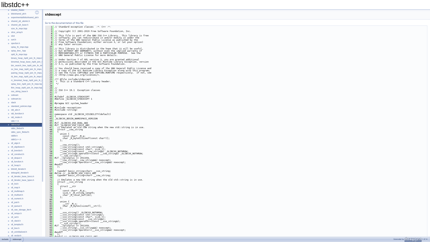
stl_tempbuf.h (17, 224)
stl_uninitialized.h (19, 232)
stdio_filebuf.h (17, 128)
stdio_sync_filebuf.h (20, 132)
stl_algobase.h (18, 147)
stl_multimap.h (17, 191)
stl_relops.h (16, 213)
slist (13, 36)
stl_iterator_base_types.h (22, 180)
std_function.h (17, 113)
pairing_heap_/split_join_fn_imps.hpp (28, 73)
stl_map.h (15, 187)
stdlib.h (14, 136)
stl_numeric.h (17, 198)
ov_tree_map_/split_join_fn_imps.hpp (28, 69)
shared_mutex (17, 10)
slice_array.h (17, 32)
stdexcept (15, 125)
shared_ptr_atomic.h (20, 21)
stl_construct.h (17, 154)
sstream (14, 95)
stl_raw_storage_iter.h (21, 210)
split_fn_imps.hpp (19, 54)
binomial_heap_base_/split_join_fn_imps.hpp (32, 62)
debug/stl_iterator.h (20, 173)
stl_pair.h (15, 202)
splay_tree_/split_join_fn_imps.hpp (27, 84)
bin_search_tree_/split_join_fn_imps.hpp (29, 65)
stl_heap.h (16, 165)
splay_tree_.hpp (18, 51)
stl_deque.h (16, 158)
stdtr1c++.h (16, 139)
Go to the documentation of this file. (64, 23)
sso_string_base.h (19, 91)
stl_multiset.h (17, 195)
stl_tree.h (15, 228)
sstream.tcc (16, 99)
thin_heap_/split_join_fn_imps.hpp (27, 88)
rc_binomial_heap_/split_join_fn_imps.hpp (30, 80)
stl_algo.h (15, 143)
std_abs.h (15, 110)
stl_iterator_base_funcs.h (22, 176)
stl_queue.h (16, 206)
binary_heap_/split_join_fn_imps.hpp (28, 58)
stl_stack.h (16, 221)
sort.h (13, 39)
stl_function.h (17, 161)
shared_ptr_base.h (19, 25)
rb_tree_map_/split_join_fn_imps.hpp (28, 76)
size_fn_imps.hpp (19, 28)
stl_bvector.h (17, 150)
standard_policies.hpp (21, 106)
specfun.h (15, 43)
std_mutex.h (16, 117)
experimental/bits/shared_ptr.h (25, 17)
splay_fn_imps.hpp (19, 47)
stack (13, 102)
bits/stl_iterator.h (18, 169)
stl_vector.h (16, 235)
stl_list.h (14, 184)
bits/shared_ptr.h (18, 14)
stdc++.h (15, 121)
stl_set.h (15, 217)
